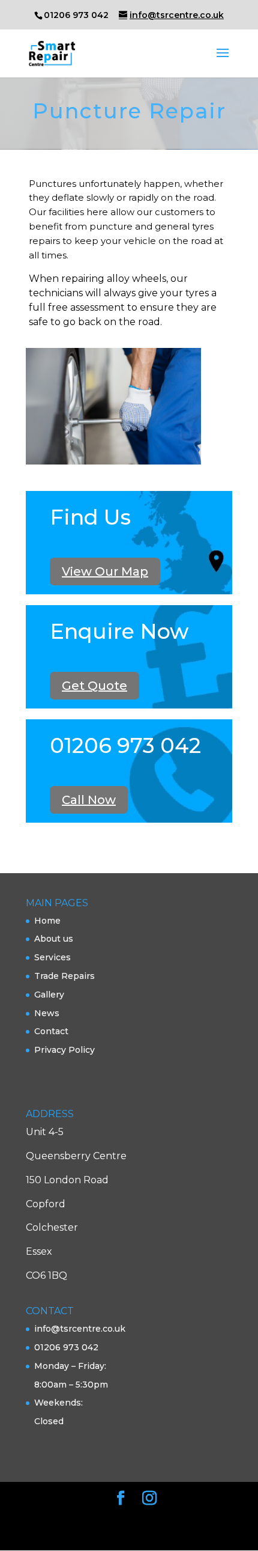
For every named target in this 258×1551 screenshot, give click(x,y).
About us (53, 938)
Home (47, 920)
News (46, 1013)
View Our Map (105, 571)
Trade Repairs (64, 976)
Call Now (89, 800)
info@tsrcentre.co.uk (79, 1328)
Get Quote (94, 685)
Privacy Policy (64, 1049)
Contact (51, 1031)
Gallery (49, 994)
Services (52, 957)
